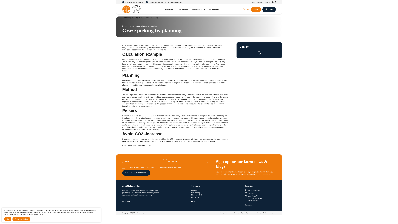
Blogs (253, 2)
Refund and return (269, 213)
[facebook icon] (194, 201)
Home (124, 26)
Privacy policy (239, 213)
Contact (267, 2)
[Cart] (248, 9)
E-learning (169, 9)
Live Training (183, 9)
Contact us (248, 205)
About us (260, 2)
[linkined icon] (192, 201)
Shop (256, 9)
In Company (214, 9)
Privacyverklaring (21, 219)
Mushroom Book (198, 9)
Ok (8, 219)
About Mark (126, 201)
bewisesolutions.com (225, 213)
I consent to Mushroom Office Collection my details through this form (153, 167)
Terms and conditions (253, 213)
